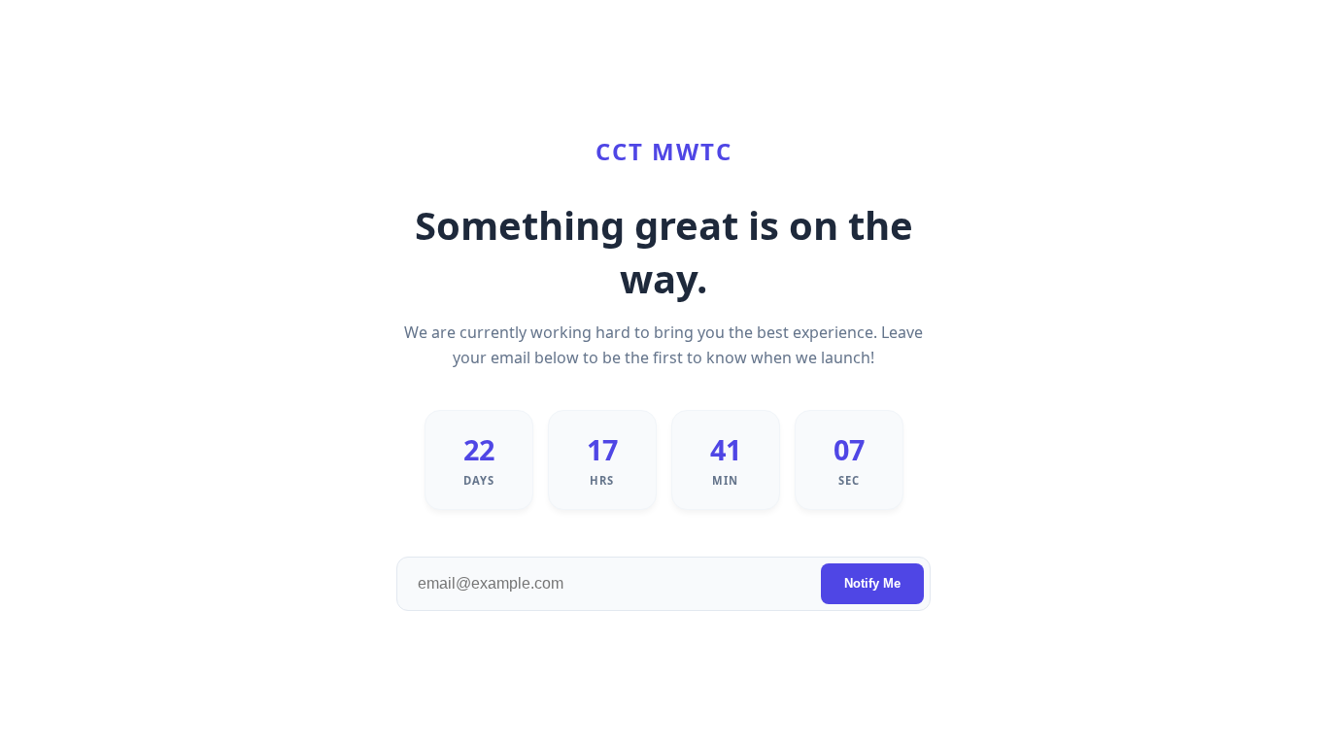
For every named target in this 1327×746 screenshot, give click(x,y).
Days (478, 480)
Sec (849, 480)
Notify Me (872, 583)
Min (725, 480)
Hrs (602, 480)
